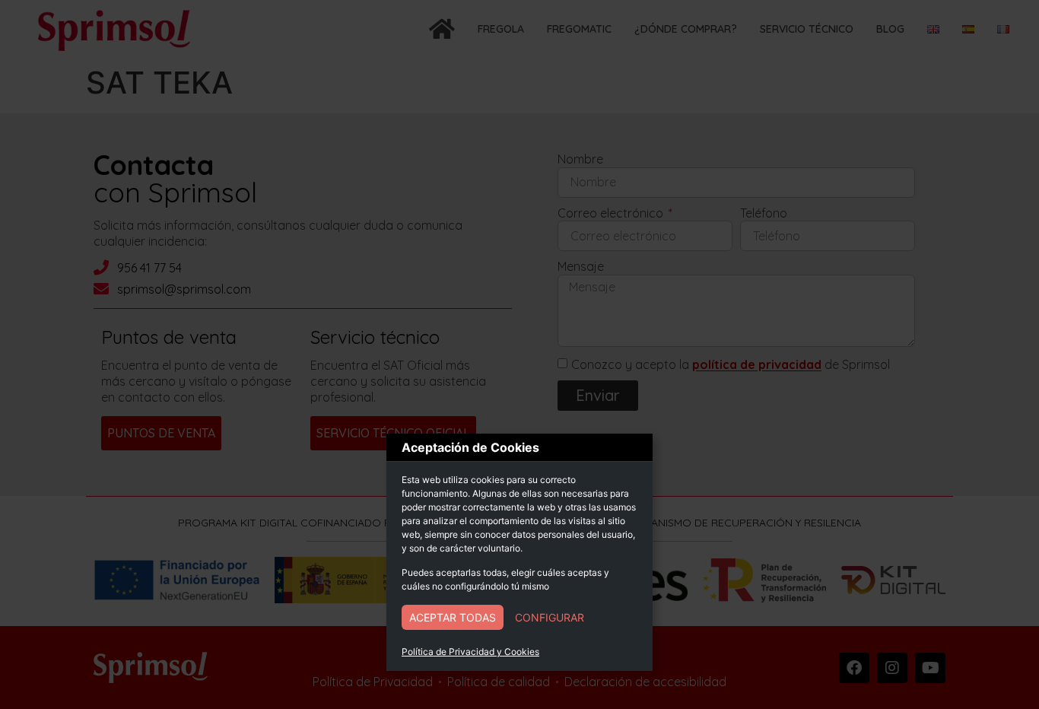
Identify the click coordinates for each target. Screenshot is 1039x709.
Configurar (549, 617)
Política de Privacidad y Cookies (470, 651)
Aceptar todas (452, 617)
